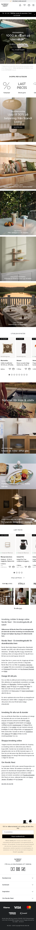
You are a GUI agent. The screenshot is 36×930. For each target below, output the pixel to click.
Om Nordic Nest (7, 898)
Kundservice (6, 878)
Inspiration (6, 891)
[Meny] (33, 5)
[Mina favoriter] (24, 5)
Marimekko (13, 684)
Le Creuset (19, 779)
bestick (11, 723)
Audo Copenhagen (27, 691)
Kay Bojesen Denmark (27, 669)
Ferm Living (15, 691)
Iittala (5, 671)
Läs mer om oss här (7, 784)
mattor (28, 720)
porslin (25, 684)
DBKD (15, 734)
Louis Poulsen (29, 667)
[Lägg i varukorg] (13, 369)
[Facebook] (12, 869)
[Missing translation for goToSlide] (11, 374)
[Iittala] (21, 584)
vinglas (21, 686)
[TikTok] (23, 869)
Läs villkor (20, 851)
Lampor (3, 723)
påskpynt (7, 734)
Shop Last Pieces (16, 578)
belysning (29, 665)
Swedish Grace (6, 755)
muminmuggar (17, 725)
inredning (23, 665)
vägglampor (29, 731)
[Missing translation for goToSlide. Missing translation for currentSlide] (9, 374)
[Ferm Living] (7, 584)
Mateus (3, 686)
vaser (8, 686)
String (26, 725)
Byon (14, 686)
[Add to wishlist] (9, 369)
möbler (6, 667)
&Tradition (10, 779)
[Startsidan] (4, 5)
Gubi (32, 682)
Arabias (28, 723)
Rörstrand (7, 669)
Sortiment (5, 885)
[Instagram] (18, 869)
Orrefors (4, 684)
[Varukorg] (29, 5)
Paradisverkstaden (29, 775)
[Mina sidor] (20, 5)
